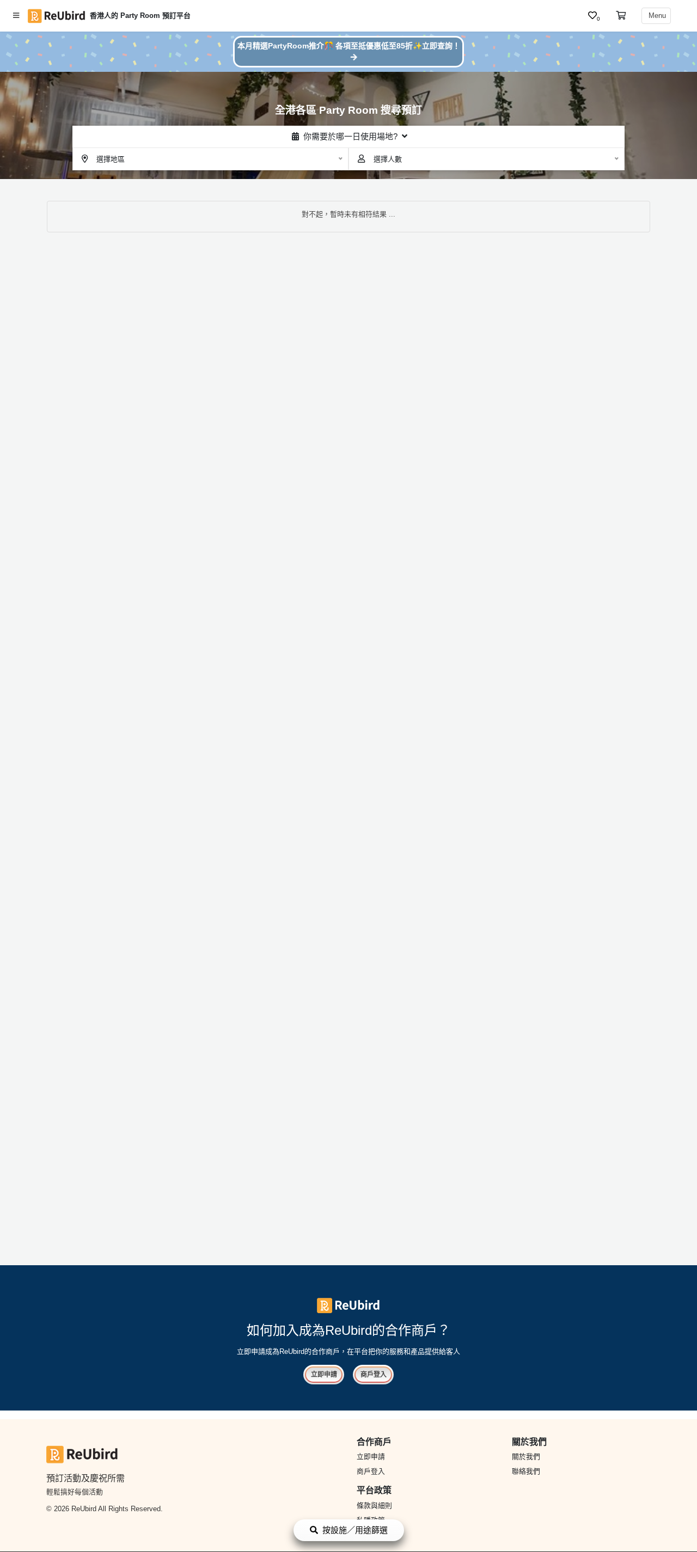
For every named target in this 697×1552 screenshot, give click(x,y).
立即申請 (324, 1374)
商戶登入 (373, 1374)
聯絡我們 (526, 1471)
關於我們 (526, 1456)
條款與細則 (374, 1505)
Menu (656, 15)
